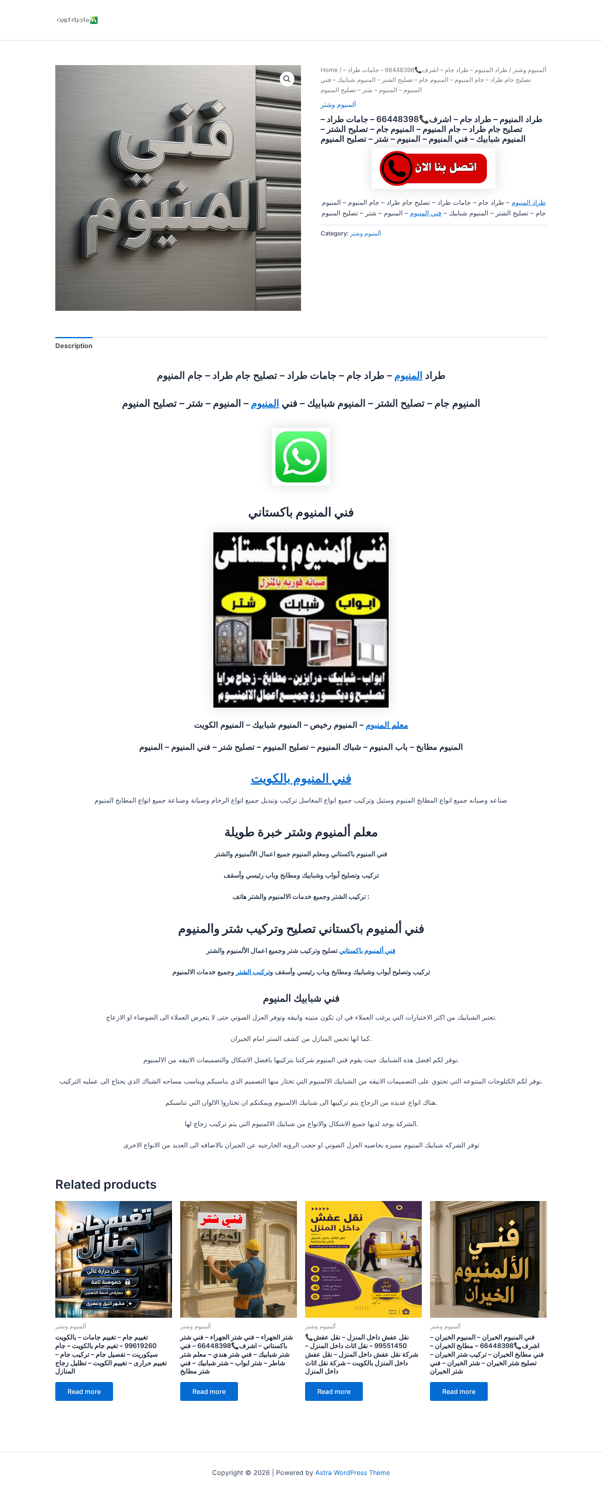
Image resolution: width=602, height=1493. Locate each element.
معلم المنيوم (387, 725)
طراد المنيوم (528, 202)
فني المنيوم (425, 213)
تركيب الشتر (253, 972)
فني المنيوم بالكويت (301, 778)
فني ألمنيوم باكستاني (367, 950)
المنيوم (408, 375)
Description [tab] (74, 346)
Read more (84, 1391)
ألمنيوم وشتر (529, 70)
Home (329, 70)
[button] (287, 79)
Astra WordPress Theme (352, 1472)
